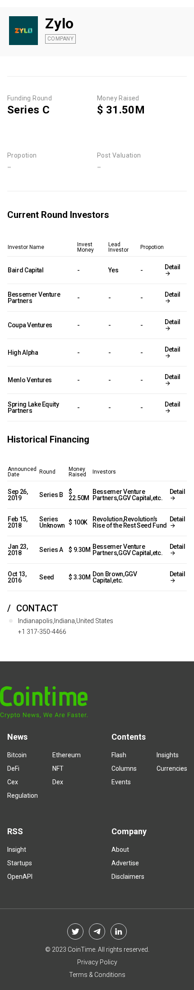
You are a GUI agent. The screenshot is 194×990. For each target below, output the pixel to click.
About (120, 849)
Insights (168, 755)
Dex (57, 782)
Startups (19, 863)
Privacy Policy (97, 962)
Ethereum (66, 755)
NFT (58, 768)
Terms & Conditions (97, 974)
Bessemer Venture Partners (34, 297)
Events (121, 782)
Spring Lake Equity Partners (33, 407)
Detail (172, 267)
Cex (12, 782)
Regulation (22, 795)
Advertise (125, 863)
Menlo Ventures (30, 380)
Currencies (172, 768)
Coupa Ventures (30, 325)
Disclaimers (127, 876)
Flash (118, 755)
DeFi (13, 768)
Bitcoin (17, 755)
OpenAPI (19, 876)
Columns (124, 768)
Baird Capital (25, 270)
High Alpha (23, 352)
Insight (16, 849)
